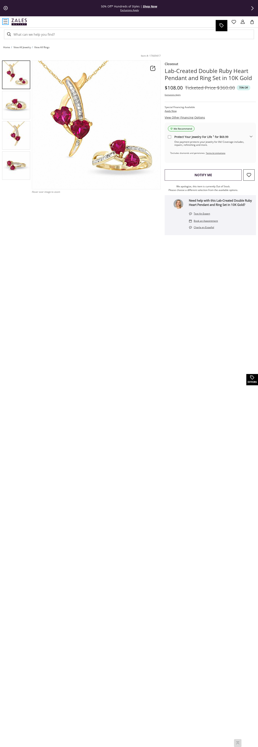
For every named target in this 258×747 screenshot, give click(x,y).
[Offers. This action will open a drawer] (221, 26)
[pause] (5, 8)
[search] (8, 34)
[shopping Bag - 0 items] (253, 23)
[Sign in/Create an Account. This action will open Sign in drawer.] (242, 22)
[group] (16, 74)
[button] (252, 8)
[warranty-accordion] (251, 137)
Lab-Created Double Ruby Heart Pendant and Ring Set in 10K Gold (208, 74)
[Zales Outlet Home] (19, 21)
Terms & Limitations (215, 153)
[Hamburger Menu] (5, 21)
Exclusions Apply (173, 94)
